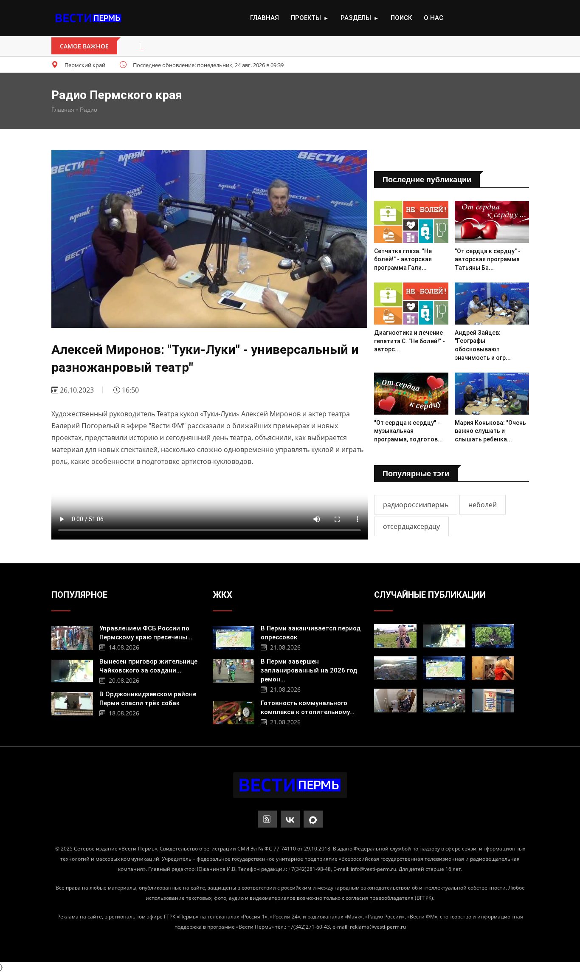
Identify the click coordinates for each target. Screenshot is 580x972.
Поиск (401, 18)
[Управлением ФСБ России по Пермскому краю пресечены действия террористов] (72, 637)
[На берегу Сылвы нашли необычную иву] (493, 636)
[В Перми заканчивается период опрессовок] (233, 637)
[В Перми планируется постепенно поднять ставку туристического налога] (395, 668)
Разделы (360, 18)
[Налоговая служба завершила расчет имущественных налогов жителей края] (493, 700)
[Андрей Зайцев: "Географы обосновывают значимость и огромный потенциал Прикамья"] (492, 303)
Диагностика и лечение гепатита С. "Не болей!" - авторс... (409, 341)
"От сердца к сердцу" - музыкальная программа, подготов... (408, 431)
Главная (264, 18)
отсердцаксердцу (411, 526)
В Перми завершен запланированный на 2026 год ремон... (309, 670)
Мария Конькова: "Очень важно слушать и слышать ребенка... (490, 431)
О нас (433, 18)
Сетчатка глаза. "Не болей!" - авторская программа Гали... (403, 259)
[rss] (267, 819)
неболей (482, 504)
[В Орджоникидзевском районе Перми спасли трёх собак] (72, 702)
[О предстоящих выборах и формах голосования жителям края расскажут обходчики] (493, 668)
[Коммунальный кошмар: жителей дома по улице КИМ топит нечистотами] (395, 700)
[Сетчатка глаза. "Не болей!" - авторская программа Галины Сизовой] (411, 222)
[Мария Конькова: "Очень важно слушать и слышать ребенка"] (492, 393)
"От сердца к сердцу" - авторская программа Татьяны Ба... (488, 259)
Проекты (310, 18)
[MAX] (313, 819)
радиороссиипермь (415, 504)
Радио (88, 109)
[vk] (290, 819)
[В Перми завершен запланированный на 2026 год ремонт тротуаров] (233, 670)
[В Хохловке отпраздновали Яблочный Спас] (395, 636)
